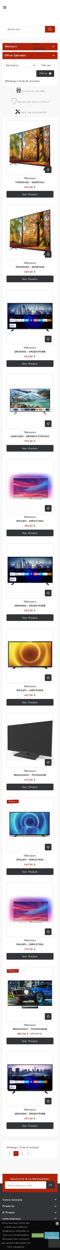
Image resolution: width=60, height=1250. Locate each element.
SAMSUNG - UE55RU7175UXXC (30, 436)
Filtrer (44, 73)
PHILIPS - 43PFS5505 (30, 690)
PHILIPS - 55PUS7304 (30, 520)
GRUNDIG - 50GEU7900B (30, 1113)
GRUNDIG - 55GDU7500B (30, 605)
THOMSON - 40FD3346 (30, 266)
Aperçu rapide (48, 169)
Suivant (28, 1153)
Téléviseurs (10, 46)
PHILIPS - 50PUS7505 (30, 859)
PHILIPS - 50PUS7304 (30, 944)
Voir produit (30, 194)
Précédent (9, 1153)
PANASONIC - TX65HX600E (30, 1029)
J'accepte (37, 1235)
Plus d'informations (52, 1235)
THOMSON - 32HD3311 (29, 182)
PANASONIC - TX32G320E (30, 775)
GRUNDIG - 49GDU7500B (30, 351)
